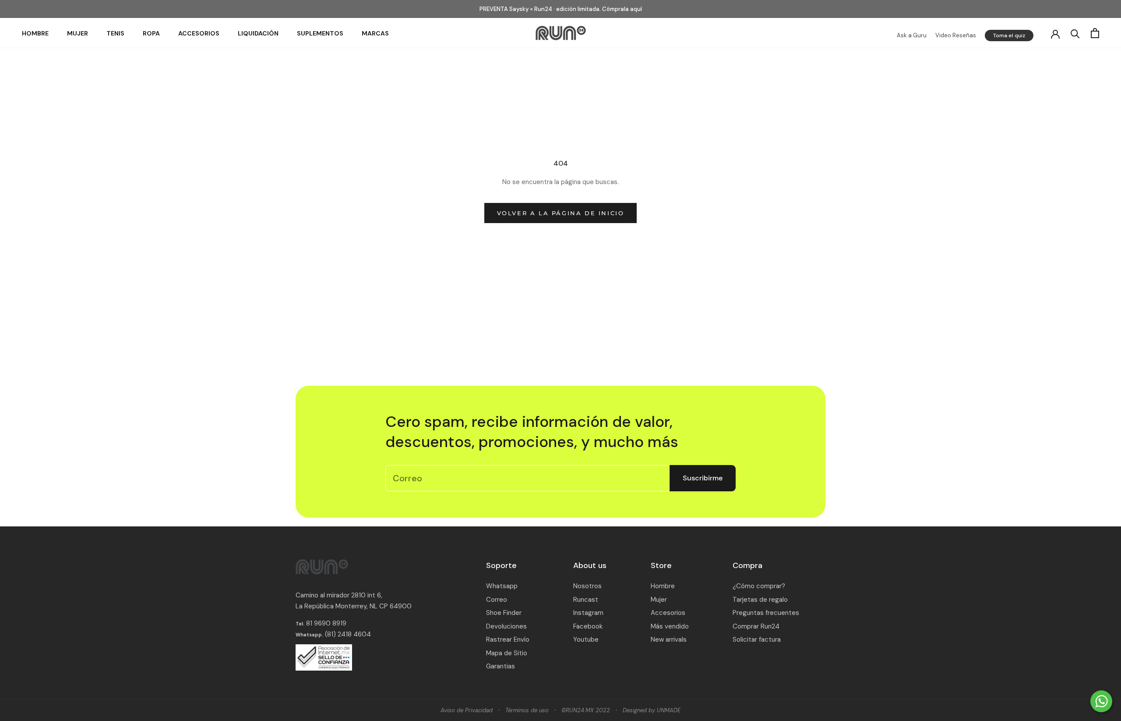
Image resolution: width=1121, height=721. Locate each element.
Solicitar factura (757, 639)
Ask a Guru (912, 35)
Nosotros (587, 586)
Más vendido (670, 626)
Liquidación (258, 33)
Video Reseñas (955, 35)
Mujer (77, 33)
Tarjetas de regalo (760, 599)
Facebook (588, 626)
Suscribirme (703, 478)
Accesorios (198, 33)
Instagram (588, 612)
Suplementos (320, 33)
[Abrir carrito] (1095, 33)
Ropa (151, 33)
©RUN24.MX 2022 (585, 710)
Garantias (500, 666)
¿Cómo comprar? (759, 586)
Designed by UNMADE (651, 710)
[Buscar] (1075, 33)
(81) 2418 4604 (348, 634)
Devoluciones (506, 626)
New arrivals (669, 639)
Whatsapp (502, 586)
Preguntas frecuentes (766, 612)
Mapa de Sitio (506, 653)
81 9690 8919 (325, 623)
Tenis (115, 33)
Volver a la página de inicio (560, 213)
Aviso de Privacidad (467, 710)
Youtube (586, 639)
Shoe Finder (504, 612)
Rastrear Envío (507, 639)
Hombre (35, 33)
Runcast (585, 599)
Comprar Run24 (756, 626)
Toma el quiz (1009, 35)
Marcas (375, 33)
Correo (496, 599)
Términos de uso (527, 710)
